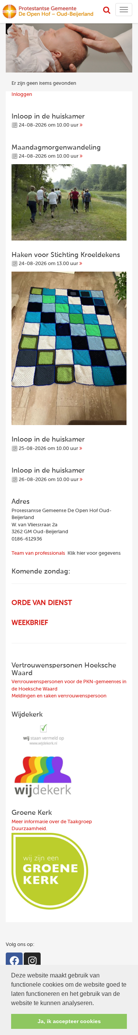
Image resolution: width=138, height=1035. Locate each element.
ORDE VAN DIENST (42, 603)
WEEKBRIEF (30, 623)
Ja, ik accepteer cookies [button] (69, 1021)
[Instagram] (32, 961)
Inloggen (22, 94)
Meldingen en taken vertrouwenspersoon (59, 696)
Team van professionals (38, 553)
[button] (96, 1003)
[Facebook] (14, 961)
